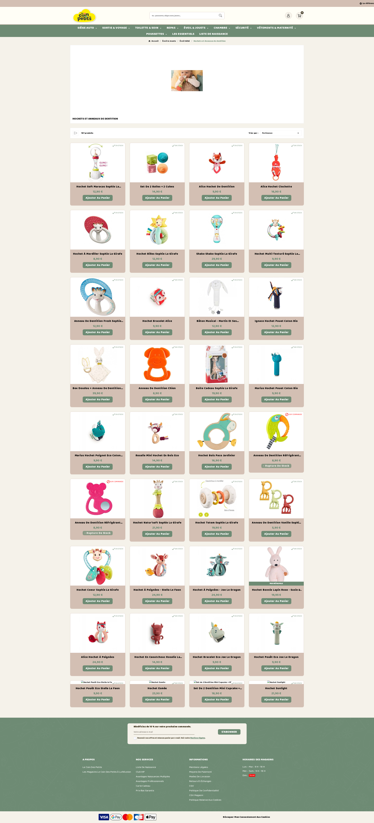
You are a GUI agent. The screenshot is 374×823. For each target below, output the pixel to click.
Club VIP (140, 772)
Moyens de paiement (200, 772)
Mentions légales (197, 738)
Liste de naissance (146, 767)
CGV (191, 786)
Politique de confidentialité (204, 790)
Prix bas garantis (145, 790)
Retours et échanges (200, 781)
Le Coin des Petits (92, 767)
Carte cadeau (143, 786)
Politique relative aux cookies (205, 800)
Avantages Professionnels (150, 781)
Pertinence (281, 133)
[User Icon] (288, 15)
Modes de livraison (199, 776)
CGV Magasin (196, 795)
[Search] (220, 15)
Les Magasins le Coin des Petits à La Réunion (107, 772)
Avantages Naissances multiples (153, 776)
